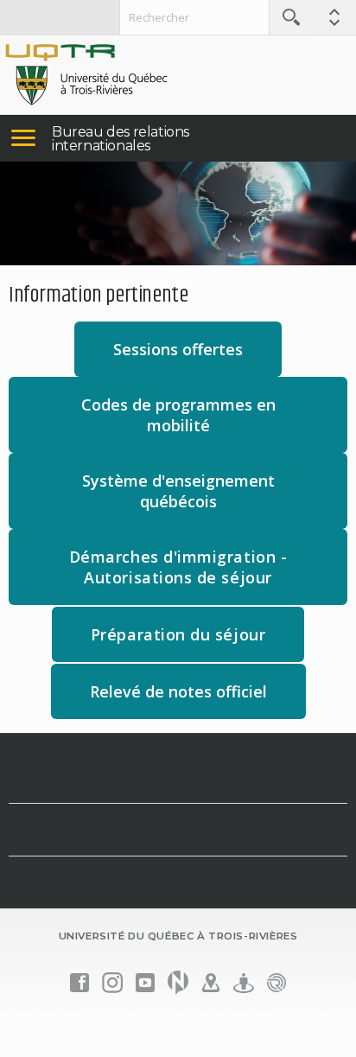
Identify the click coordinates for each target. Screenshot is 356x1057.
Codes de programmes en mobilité (178, 415)
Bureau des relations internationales (120, 139)
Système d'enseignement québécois (178, 491)
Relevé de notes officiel (178, 691)
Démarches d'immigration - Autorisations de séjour (178, 567)
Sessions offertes (178, 349)
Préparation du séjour (197, 642)
